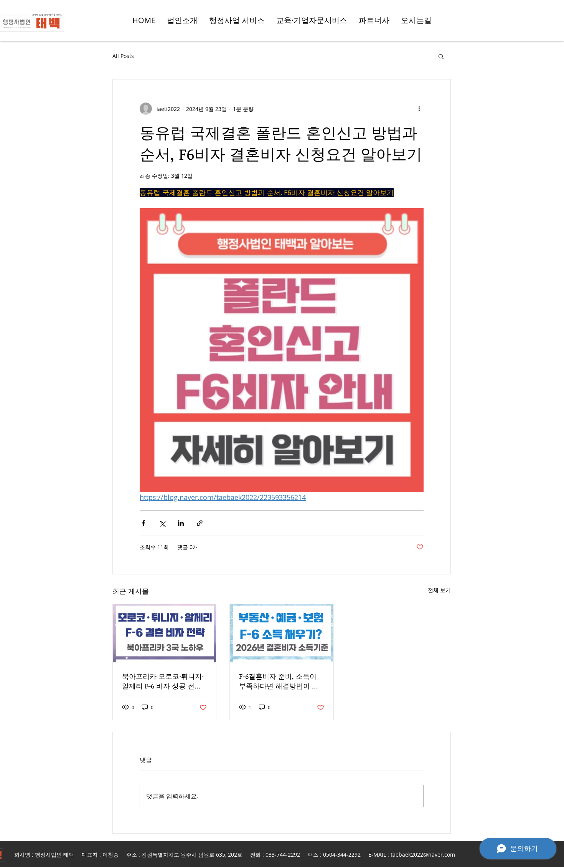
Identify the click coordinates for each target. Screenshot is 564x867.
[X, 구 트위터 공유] (162, 523)
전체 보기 (439, 590)
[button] (441, 56)
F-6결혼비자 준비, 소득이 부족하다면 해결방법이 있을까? (279, 681)
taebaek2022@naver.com (423, 854)
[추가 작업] (419, 108)
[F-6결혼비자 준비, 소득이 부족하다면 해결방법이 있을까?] (281, 633)
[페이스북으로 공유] (143, 523)
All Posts (123, 56)
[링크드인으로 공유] (181, 523)
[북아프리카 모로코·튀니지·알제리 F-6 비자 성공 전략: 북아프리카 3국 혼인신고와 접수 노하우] (164, 633)
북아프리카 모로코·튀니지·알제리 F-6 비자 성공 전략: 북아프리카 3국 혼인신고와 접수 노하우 (163, 681)
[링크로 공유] (199, 523)
